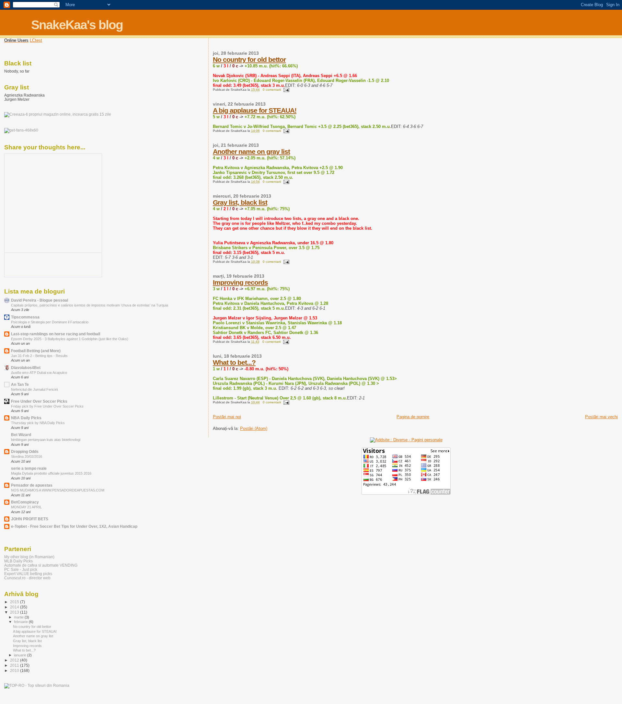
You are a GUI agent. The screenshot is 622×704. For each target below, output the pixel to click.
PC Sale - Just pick (20, 569)
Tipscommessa (25, 317)
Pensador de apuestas (31, 485)
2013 (15, 612)
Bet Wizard (21, 435)
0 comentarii (272, 89)
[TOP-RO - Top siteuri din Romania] (36, 685)
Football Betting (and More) (36, 351)
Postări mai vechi (601, 416)
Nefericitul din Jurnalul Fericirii (34, 389)
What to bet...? (234, 362)
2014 (15, 607)
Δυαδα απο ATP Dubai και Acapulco (39, 373)
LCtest (36, 40)
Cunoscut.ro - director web (27, 578)
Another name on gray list (251, 151)
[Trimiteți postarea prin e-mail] (285, 89)
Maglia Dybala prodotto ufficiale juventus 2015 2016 (51, 473)
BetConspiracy (25, 502)
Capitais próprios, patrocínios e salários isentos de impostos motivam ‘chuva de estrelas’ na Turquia (89, 305)
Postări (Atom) (253, 428)
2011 (15, 665)
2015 (15, 602)
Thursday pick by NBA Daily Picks (38, 423)
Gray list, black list (240, 202)
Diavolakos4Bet (25, 367)
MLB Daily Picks (18, 561)
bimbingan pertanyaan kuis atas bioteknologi (45, 440)
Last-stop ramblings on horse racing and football (55, 334)
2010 (15, 670)
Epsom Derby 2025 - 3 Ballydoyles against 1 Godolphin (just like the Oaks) (69, 339)
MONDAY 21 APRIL (26, 507)
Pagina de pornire (413, 416)
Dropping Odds (25, 451)
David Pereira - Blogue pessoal (39, 300)
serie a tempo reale (29, 468)
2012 (15, 660)
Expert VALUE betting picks (28, 573)
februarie (21, 622)
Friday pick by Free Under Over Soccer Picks (47, 406)
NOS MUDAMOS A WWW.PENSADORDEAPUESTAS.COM (57, 490)
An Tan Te (20, 384)
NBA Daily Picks (26, 418)
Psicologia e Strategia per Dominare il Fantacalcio (49, 322)
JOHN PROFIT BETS (29, 519)
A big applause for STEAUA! (254, 110)
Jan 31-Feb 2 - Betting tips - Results (39, 356)
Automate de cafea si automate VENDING (40, 565)
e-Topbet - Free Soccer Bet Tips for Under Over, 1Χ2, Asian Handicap (74, 526)
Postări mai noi (227, 416)
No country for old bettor (249, 59)
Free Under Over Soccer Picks (39, 401)
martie (19, 617)
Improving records (240, 282)
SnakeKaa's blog (77, 25)
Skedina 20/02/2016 (26, 456)
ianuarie (20, 655)
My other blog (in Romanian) (29, 557)
